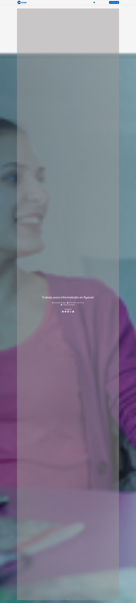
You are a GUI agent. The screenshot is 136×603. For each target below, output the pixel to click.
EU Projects (97, 2)
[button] (63, 311)
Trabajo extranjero (69, 305)
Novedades (80, 2)
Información (71, 2)
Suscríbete (113, 2)
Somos (88, 2)
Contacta (106, 2)
